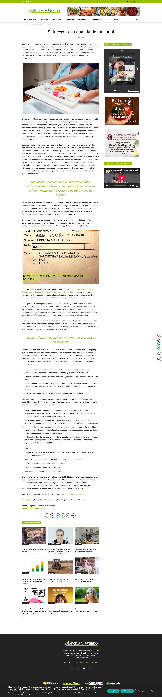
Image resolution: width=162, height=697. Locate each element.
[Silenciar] (133, 186)
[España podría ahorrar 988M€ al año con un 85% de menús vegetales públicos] (34, 565)
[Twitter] (90, 668)
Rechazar (127, 691)
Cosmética (70, 20)
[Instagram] (131, 1)
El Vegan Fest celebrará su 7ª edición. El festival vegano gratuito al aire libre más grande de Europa (34, 611)
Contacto (114, 20)
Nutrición (32, 20)
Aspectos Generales (55, 543)
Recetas (44, 20)
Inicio (23, 25)
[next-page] (27, 617)
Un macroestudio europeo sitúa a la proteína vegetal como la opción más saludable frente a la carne (60, 552)
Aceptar (113, 691)
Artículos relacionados (31, 523)
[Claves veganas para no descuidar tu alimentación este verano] (87, 565)
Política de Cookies (23, 691)
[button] (137, 20)
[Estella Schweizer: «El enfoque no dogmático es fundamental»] (87, 535)
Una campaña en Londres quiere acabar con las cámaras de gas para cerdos (60, 611)
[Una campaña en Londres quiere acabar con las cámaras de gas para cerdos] (60, 595)
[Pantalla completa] (137, 186)
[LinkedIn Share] (58, 515)
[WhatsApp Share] (63, 515)
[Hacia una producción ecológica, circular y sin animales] (60, 565)
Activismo (82, 20)
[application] (122, 178)
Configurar (142, 691)
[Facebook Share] (47, 515)
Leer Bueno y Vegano (97, 20)
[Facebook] (127, 1)
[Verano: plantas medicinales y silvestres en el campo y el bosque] (87, 595)
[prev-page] (23, 617)
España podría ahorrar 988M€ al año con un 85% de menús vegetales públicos (33, 581)
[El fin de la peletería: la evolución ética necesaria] (34, 535)
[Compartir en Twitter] (52, 515)
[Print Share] (73, 515)
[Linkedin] (134, 1)
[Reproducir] (107, 186)
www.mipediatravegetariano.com (74, 494)
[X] (138, 1)
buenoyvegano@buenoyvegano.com (85, 662)
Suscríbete (26, 500)
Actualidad (57, 20)
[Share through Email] (68, 515)
